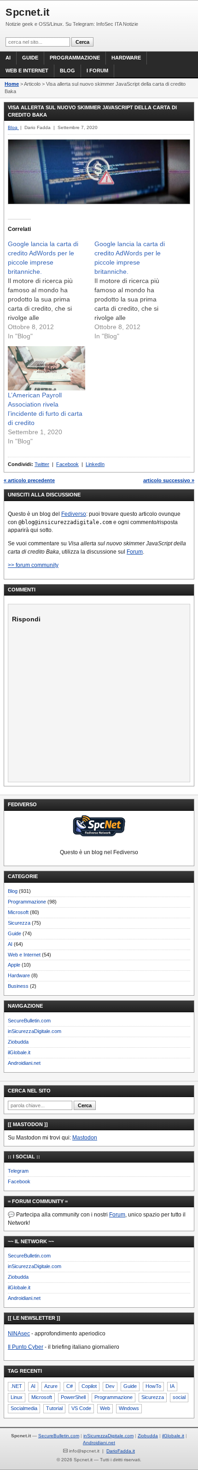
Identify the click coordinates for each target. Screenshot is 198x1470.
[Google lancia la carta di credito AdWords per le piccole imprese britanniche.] (51, 290)
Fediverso (73, 514)
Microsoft (18, 912)
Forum (135, 552)
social (179, 1397)
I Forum (97, 70)
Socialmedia (24, 1408)
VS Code (81, 1408)
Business (18, 986)
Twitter (42, 464)
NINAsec (19, 1333)
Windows (129, 1408)
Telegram (18, 1171)
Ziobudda (18, 1042)
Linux (17, 1397)
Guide (30, 57)
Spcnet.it (28, 12)
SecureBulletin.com (29, 1020)
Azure (51, 1386)
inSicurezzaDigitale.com (34, 1031)
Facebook (67, 464)
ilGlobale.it (19, 1052)
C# (69, 1386)
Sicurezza (19, 923)
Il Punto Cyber (25, 1347)
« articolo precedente (29, 480)
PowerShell (73, 1397)
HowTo (153, 1386)
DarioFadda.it (120, 1450)
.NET (16, 1386)
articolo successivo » (168, 480)
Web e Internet (27, 70)
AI (8, 57)
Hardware (126, 57)
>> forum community (33, 565)
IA (172, 1386)
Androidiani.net (24, 1063)
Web (105, 1408)
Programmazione (75, 57)
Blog (67, 70)
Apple (14, 965)
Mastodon (84, 1137)
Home (12, 84)
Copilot (89, 1386)
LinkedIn (95, 464)
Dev (110, 1386)
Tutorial (54, 1408)
